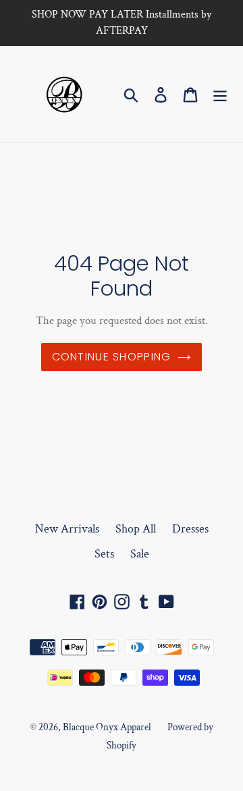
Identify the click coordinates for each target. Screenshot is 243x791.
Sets (104, 554)
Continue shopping (111, 356)
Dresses (190, 529)
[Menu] (220, 94)
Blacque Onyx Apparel (107, 727)
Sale (139, 554)
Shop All (135, 529)
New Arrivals (67, 529)
